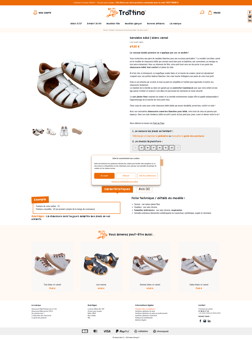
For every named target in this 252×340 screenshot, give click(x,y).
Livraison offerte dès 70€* (96, 309)
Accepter (104, 176)
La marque (175, 24)
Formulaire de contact (205, 309)
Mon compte (45, 13)
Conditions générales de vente (145, 311)
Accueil (105, 30)
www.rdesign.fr (134, 337)
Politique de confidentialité (144, 318)
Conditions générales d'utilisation (146, 315)
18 (135, 148)
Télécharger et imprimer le (150, 136)
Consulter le (188, 136)
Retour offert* (92, 313)
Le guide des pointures (39, 318)
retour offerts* (89, 2)
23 (166, 148)
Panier (217, 13)
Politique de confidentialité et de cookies (124, 182)
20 (147, 148)
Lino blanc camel (142, 30)
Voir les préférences (147, 176)
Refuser (126, 176)
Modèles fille (113, 24)
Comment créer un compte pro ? (145, 309)
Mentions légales (140, 320)
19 (141, 148)
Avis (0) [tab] (144, 189)
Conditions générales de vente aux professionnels (151, 313)
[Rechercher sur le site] (202, 13)
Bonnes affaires (156, 24)
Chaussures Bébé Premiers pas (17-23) (44, 309)
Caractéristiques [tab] (117, 189)
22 (160, 148)
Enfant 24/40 (94, 24)
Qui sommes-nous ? (38, 313)
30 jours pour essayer (105, 2)
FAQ (89, 318)
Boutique (111, 30)
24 (172, 148)
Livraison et (78, 2)
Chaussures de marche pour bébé (126, 30)
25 (178, 148)
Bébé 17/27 (76, 24)
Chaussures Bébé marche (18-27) (42, 311)
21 (153, 148)
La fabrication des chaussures (41, 315)
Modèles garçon (133, 24)
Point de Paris (158, 123)
